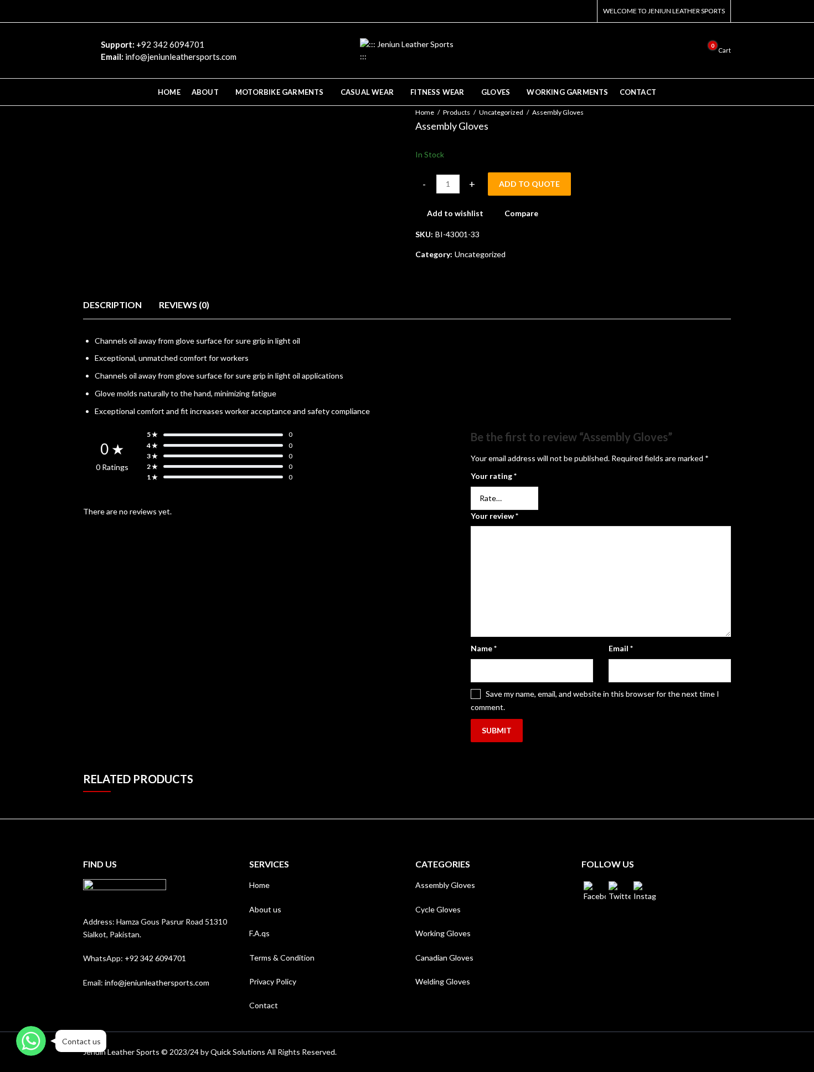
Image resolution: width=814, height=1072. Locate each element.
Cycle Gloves (438, 909)
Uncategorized (501, 112)
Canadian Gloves (444, 957)
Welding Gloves (442, 981)
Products (456, 112)
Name (484, 648)
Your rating (494, 476)
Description (112, 304)
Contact (263, 1005)
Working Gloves (443, 933)
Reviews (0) (184, 304)
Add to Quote (529, 183)
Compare (521, 213)
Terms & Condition (282, 957)
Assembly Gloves (445, 885)
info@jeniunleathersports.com (157, 982)
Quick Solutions (237, 1051)
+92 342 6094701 (155, 958)
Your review (494, 515)
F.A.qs (259, 933)
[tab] (112, 305)
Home (424, 112)
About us (265, 909)
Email (621, 648)
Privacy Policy (272, 981)
